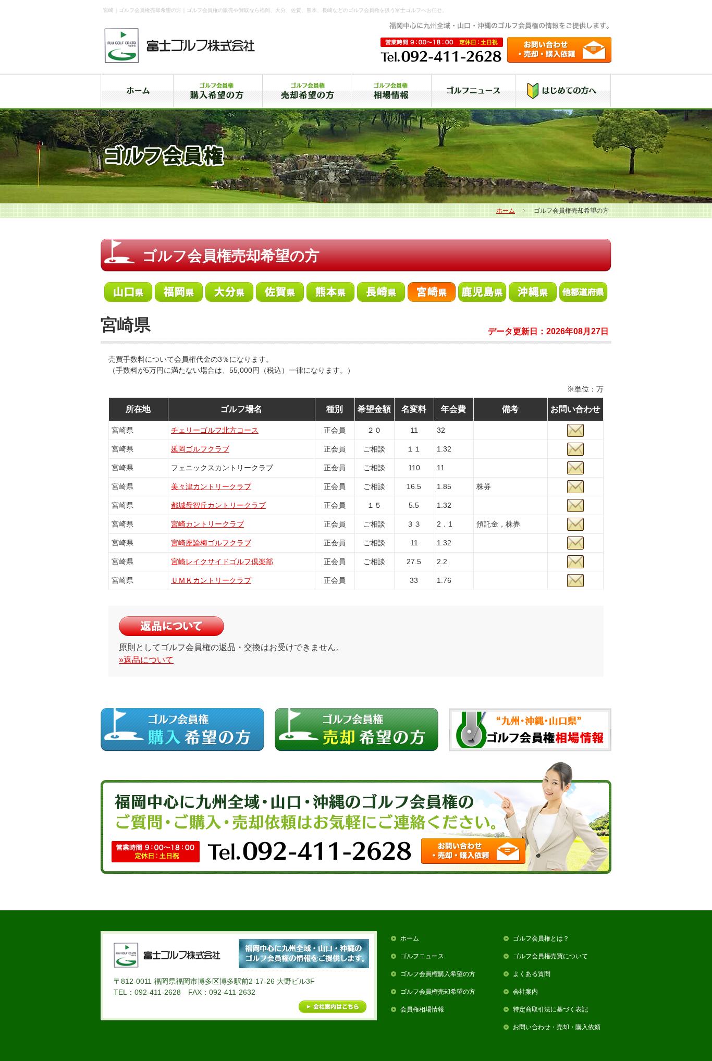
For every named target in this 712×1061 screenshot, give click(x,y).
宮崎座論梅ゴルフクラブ (211, 543)
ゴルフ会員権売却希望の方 (437, 991)
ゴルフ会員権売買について (550, 956)
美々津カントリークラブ (211, 486)
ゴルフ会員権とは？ (541, 938)
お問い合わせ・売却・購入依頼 (556, 1027)
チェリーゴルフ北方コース (215, 430)
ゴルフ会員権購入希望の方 (437, 974)
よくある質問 (531, 974)
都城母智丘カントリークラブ (218, 505)
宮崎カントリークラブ (207, 524)
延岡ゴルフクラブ (200, 449)
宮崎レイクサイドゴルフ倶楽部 (222, 561)
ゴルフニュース (422, 956)
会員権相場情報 (422, 1009)
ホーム (505, 210)
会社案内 (525, 991)
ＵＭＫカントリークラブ (211, 580)
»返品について (146, 659)
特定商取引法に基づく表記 (550, 1009)
